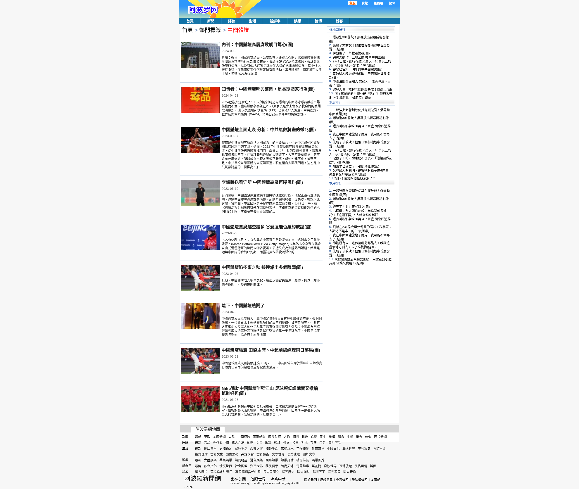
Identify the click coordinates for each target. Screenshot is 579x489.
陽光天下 (319, 472)
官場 (314, 437)
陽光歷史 (288, 472)
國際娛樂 (272, 460)
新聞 (210, 21)
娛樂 (297, 21)
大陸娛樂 (210, 460)
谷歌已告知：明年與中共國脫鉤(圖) (357, 69)
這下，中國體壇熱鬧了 (243, 305)
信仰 (368, 437)
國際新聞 (259, 437)
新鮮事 (275, 21)
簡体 (392, 3)
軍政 (207, 437)
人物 (287, 437)
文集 (259, 442)
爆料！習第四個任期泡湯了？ (355, 178)
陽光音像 (349, 472)
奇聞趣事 (302, 466)
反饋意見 (326, 480)
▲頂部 (375, 480)
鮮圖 (373, 466)
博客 (339, 21)
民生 (323, 437)
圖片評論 (334, 442)
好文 (286, 442)
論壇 (318, 21)
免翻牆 (378, 3)
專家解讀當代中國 (248, 472)
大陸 (231, 437)
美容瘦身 (364, 448)
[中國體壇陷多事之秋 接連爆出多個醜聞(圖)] (200, 278)
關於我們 (310, 480)
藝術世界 (348, 448)
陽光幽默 (303, 472)
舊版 (352, 3)
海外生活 (272, 448)
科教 (305, 437)
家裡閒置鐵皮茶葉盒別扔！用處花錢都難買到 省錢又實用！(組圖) (360, 261)
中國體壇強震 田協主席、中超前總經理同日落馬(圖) (271, 350)
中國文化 (333, 448)
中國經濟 (243, 437)
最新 (198, 437)
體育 (341, 437)
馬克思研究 (271, 472)
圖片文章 (309, 454)
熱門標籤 (210, 30)
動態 (250, 442)
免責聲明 (342, 480)
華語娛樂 (225, 460)
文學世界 (278, 454)
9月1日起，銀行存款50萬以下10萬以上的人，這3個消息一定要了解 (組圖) (360, 63)
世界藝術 (262, 454)
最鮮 (198, 466)
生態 (350, 437)
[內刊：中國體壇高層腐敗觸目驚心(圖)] (200, 55)
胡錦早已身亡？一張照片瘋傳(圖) (356, 166)
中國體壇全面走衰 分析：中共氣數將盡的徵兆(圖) (269, 129)
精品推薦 (302, 460)
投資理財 (201, 454)
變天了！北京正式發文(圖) (351, 207)
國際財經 (274, 437)
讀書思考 (232, 454)
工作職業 (302, 448)
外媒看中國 (221, 442)
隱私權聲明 (360, 480)
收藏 (364, 3)
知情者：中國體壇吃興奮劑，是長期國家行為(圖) (268, 89)
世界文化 (216, 454)
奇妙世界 (330, 466)
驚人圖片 (201, 472)
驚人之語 (238, 442)
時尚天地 (287, 466)
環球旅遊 (345, 466)
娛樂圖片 (318, 460)
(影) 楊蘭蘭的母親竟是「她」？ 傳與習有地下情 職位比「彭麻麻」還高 (360, 95)
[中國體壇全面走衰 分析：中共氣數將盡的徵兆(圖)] (200, 140)
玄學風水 (287, 448)
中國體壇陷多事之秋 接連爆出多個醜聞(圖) (262, 267)
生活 (252, 21)
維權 (332, 437)
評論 (231, 21)
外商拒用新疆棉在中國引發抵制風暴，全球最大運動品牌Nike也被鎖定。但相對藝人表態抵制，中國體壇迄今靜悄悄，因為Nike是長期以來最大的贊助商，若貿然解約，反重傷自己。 (271, 410)
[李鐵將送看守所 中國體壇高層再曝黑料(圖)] (200, 193)
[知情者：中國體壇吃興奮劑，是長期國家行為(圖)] (200, 100)
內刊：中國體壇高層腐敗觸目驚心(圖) (257, 44)
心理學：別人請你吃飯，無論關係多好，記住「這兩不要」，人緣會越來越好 (359, 213)
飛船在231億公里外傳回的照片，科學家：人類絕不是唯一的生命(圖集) (360, 229)
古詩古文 (379, 448)
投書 (295, 442)
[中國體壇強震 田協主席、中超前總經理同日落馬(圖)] (200, 361)
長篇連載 (293, 454)
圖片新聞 (380, 437)
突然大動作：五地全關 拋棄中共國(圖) (360, 57)
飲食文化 (210, 466)
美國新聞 (219, 437)
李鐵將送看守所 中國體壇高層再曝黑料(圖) (262, 182)
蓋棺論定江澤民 (221, 472)
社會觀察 (241, 466)
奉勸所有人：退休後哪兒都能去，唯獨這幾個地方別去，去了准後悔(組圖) (359, 245)
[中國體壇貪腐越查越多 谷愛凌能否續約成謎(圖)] (200, 238)
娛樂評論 (287, 460)
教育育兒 (318, 448)
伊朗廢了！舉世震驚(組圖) (351, 53)
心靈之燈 (256, 448)
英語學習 (247, 454)
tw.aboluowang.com (243, 483)
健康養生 (210, 448)
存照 (313, 442)
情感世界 (225, 466)
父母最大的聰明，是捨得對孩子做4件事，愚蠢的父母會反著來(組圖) (360, 172)
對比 (304, 442)
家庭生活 (241, 448)
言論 (207, 442)
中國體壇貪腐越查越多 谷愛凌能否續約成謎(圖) (266, 227)
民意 (322, 442)
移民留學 (272, 466)
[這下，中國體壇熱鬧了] (200, 316)
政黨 (268, 442)
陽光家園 (334, 472)
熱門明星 (241, 460)
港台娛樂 (256, 460)
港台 (359, 437)
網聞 (296, 437)
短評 (277, 442)
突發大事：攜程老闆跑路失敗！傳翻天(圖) (362, 89)
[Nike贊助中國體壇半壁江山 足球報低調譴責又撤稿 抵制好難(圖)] (200, 399)
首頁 (190, 21)
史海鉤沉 (225, 448)
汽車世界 (256, 466)
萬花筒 (316, 466)
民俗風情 (361, 466)
